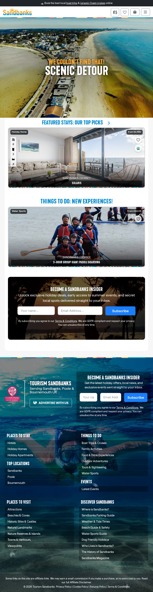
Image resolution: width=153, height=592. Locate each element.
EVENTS (86, 482)
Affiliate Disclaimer (80, 582)
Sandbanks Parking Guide (98, 515)
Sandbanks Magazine (95, 558)
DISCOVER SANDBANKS (97, 502)
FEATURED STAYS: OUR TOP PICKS (72, 122)
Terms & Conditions (66, 321)
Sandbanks (15, 470)
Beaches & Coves (18, 515)
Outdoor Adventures (95, 461)
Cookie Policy (80, 586)
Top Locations (18, 464)
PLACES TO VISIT (19, 502)
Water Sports (90, 473)
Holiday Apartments (20, 455)
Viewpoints (15, 546)
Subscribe (120, 311)
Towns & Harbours (19, 539)
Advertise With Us (54, 403)
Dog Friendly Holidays (95, 539)
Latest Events (90, 489)
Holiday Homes (17, 449)
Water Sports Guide (94, 533)
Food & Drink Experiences (98, 455)
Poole (11, 477)
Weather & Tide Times (96, 521)
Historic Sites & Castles (22, 521)
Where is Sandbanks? (95, 509)
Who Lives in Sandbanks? (98, 546)
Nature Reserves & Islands (24, 533)
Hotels (12, 443)
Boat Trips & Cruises (94, 443)
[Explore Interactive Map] (115, 12)
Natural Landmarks (20, 527)
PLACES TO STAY (18, 436)
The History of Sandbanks (98, 552)
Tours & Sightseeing (94, 467)
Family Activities (92, 449)
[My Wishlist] (125, 12)
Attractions (15, 509)
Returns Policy (98, 586)
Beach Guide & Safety (96, 527)
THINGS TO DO (91, 436)
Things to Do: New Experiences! (76, 201)
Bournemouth (16, 482)
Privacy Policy (63, 586)
